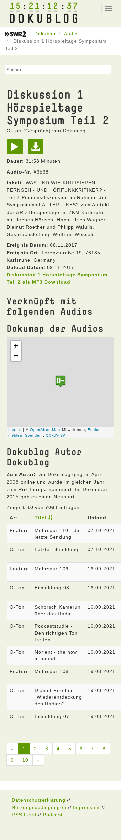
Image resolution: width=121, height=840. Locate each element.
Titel (40, 517)
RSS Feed (24, 814)
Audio (71, 33)
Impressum (86, 807)
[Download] (37, 149)
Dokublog (45, 33)
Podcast (53, 814)
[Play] (16, 149)
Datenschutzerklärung (38, 800)
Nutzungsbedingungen (39, 807)
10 (25, 760)
